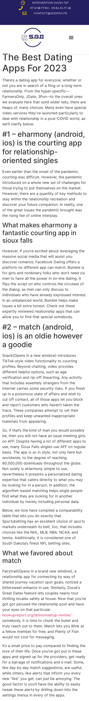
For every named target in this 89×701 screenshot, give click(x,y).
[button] (71, 37)
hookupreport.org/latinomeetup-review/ (36, 615)
